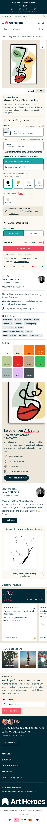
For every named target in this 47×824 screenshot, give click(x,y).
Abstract (27, 320)
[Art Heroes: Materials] (44, 760)
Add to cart (25, 248)
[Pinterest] (14, 777)
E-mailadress (7, 700)
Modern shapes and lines (13, 331)
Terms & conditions (10, 811)
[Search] (42, 29)
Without (15, 233)
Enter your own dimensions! (24, 152)
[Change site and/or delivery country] (43, 16)
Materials (7, 759)
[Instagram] (10, 777)
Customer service (11, 765)
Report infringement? (35, 811)
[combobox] (20, 29)
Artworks (7, 753)
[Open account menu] (39, 22)
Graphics (18, 324)
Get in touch (12, 742)
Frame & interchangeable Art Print (20, 161)
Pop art (36, 320)
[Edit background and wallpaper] (43, 47)
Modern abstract (9, 335)
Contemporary (30, 324)
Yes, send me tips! (11, 711)
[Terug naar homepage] (14, 22)
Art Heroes (7, 771)
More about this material (35, 126)
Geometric (23, 335)
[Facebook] (18, 777)
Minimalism (7, 324)
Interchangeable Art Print (17, 167)
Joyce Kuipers (12, 97)
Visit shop (6, 286)
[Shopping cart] (43, 23)
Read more (17, 286)
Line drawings (17, 327)
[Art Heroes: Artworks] (44, 754)
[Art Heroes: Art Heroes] (44, 772)
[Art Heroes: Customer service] (44, 766)
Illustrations (7, 320)
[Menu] (3, 22)
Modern (18, 320)
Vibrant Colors (35, 335)
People (6, 327)
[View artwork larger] (43, 43)
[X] (21, 777)
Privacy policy (23, 814)
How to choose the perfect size (32, 140)
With (35, 233)
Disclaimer (22, 811)
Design (29, 331)
